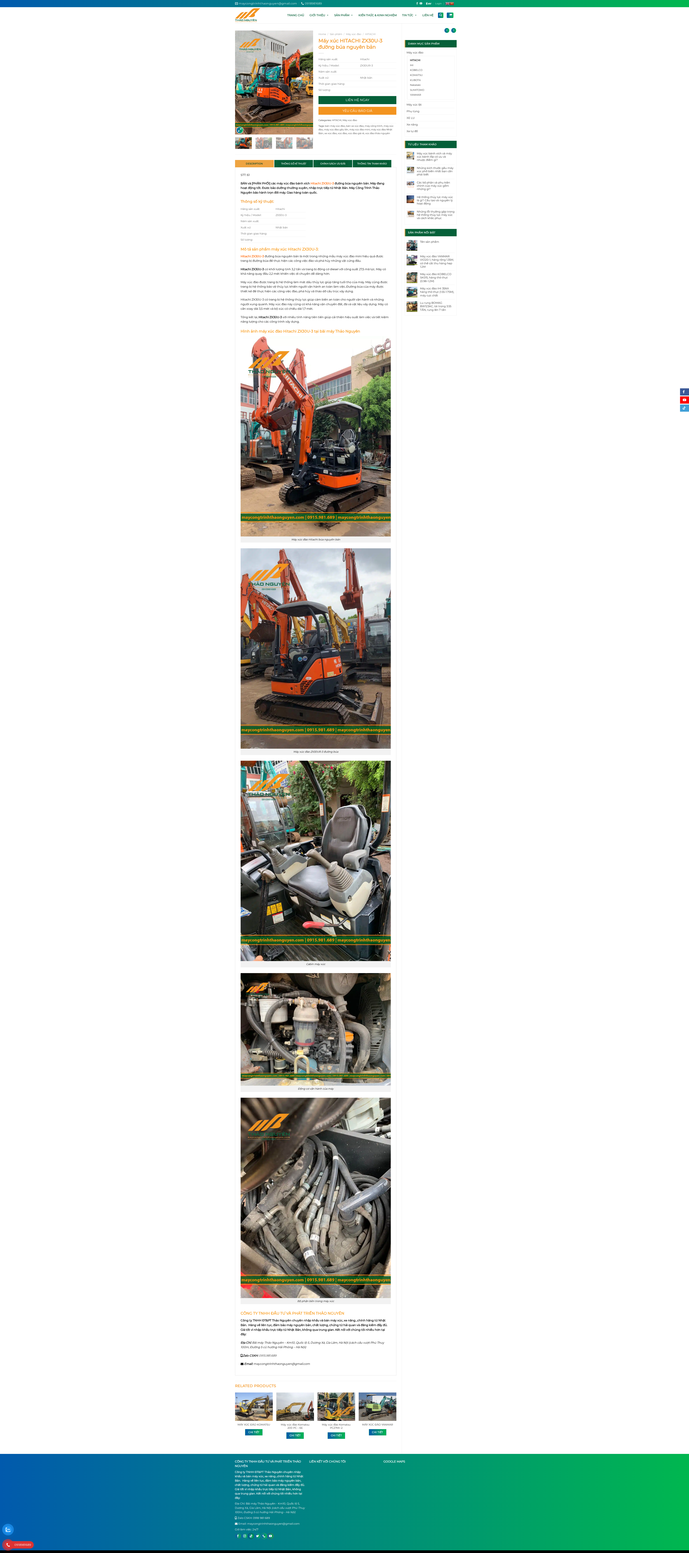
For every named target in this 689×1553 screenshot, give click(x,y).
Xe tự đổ (412, 131)
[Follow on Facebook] (417, 4)
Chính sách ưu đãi (332, 163)
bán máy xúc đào (335, 126)
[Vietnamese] (452, 4)
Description (254, 163)
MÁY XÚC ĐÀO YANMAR (377, 1424)
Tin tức (407, 15)
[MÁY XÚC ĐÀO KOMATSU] (254, 1406)
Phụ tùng (413, 111)
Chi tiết (253, 1432)
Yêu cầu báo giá (357, 111)
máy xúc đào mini (359, 129)
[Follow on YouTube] (421, 4)
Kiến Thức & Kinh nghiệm (377, 15)
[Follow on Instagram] (244, 1536)
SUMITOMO (417, 90)
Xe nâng (412, 124)
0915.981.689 (267, 1355)
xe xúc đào (330, 133)
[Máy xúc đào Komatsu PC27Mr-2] (336, 1406)
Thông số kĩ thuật (293, 163)
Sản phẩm (341, 15)
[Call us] (264, 1536)
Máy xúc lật (414, 104)
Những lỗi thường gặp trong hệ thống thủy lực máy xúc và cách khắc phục (435, 215)
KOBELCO (416, 70)
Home (322, 34)
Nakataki (415, 84)
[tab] (254, 163)
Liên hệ (427, 15)
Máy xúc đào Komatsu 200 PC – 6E (295, 1426)
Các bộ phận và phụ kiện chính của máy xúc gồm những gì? (433, 186)
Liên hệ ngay (357, 100)
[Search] (441, 15)
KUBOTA (415, 80)
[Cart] (450, 15)
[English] (447, 4)
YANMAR (415, 94)
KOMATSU (416, 75)
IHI (411, 65)
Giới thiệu (317, 15)
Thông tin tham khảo (372, 163)
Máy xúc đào (415, 52)
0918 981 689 (261, 1518)
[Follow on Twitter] (258, 1536)
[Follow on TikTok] (251, 1536)
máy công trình (374, 126)
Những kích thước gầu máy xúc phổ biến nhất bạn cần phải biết (435, 171)
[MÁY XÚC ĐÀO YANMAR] (377, 1406)
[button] (327, 15)
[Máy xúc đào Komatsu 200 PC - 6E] (295, 1406)
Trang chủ (295, 15)
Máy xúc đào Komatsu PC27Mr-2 (336, 1426)
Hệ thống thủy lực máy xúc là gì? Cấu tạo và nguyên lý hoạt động (435, 200)
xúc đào (342, 133)
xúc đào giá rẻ (356, 133)
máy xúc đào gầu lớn (336, 129)
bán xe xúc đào (355, 126)
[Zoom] (239, 130)
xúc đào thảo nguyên (377, 133)
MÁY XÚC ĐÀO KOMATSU (254, 1424)
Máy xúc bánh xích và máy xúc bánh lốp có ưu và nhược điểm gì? (434, 157)
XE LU (411, 118)
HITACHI (415, 60)
